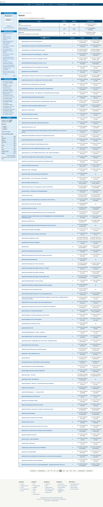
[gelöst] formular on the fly (28, 422)
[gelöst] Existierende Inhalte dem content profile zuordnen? (35, 122)
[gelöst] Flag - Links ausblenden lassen (31, 353)
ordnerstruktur (5, 103)
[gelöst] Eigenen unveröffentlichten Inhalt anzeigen (33, 50)
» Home (29, 4)
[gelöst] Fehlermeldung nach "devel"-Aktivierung (33, 263)
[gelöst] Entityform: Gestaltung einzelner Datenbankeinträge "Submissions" (39, 101)
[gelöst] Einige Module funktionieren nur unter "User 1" (34, 63)
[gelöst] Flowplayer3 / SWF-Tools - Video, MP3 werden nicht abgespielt (38, 383)
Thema (42, 37)
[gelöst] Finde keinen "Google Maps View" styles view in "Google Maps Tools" (39, 340)
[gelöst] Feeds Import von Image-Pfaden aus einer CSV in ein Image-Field (38, 212)
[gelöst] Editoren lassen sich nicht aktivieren (32, 41)
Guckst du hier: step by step (8, 112)
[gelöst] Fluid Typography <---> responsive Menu (33, 392)
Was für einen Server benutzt (8, 96)
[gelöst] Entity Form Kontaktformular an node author (34, 84)
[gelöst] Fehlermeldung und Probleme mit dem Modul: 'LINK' (35, 276)
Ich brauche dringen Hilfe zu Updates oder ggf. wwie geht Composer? (8, 59)
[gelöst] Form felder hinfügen (28, 413)
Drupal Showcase (36, 485)
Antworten (72, 38)
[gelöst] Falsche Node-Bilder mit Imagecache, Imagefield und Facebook (38, 135)
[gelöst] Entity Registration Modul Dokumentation (33, 97)
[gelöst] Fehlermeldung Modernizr (29, 259)
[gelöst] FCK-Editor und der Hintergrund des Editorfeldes (35, 174)
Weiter (14, 75)
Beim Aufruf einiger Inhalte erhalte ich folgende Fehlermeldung (8, 43)
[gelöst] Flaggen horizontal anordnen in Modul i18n (33, 370)
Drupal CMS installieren (7, 49)
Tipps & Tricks (61, 484)
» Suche (74, 4)
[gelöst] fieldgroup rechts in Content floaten (32, 319)
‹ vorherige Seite (41, 470)
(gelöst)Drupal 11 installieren (8, 53)
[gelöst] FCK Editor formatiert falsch (30, 165)
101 (64, 470)
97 (51, 470)
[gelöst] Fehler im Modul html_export (30, 238)
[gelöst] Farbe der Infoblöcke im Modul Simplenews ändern (35, 144)
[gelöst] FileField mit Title (27, 328)
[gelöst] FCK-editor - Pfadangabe (29, 169)
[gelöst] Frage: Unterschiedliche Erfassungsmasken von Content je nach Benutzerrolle (42, 456)
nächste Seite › (81, 470)
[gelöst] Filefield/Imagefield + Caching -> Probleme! (33, 332)
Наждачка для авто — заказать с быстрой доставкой (7, 38)
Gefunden (5, 84)
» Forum (50, 4)
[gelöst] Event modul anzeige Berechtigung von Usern (34, 105)
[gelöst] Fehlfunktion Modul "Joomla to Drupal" (32, 281)
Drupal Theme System (62, 485)
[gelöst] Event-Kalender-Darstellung (30, 118)
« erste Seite (33, 470)
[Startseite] (2, 2)
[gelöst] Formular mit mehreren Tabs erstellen (32, 417)
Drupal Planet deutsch (75, 484)
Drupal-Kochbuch (49, 487)
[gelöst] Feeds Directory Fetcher (29, 208)
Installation (35, 487)
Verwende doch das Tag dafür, (9, 109)
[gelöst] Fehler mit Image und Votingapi (31, 242)
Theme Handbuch (61, 487)
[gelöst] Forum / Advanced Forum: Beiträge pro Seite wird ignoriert (37, 430)
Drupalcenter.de (29, 12)
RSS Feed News (74, 485)
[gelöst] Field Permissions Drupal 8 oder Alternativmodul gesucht (37, 302)
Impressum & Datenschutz (54, 497)
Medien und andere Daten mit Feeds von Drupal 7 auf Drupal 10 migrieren (9, 73)
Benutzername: (9, 15)
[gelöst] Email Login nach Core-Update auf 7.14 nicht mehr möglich (37, 80)
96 (48, 470)
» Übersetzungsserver (62, 4)
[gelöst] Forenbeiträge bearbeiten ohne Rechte (32, 404)
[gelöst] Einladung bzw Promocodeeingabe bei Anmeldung (35, 67)
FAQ (46, 485)
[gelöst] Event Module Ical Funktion (30, 114)
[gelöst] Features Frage (27, 195)
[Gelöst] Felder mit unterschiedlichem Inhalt (32, 289)
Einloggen (21, 18)
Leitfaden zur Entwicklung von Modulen (61, 490)
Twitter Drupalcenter (75, 489)
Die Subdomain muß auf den (8, 106)
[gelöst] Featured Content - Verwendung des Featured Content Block (37, 186)
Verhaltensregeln (36, 494)
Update (34, 489)
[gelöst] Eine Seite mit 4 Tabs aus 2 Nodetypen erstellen (34, 58)
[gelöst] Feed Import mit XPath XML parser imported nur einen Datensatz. (38, 199)
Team (34, 492)
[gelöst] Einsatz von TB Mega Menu (30, 71)
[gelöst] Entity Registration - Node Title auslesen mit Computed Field (37, 88)
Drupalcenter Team (44, 497)
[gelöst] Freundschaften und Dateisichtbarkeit (32, 460)
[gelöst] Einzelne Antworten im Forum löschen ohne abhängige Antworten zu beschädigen (42, 75)
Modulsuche (21, 32)
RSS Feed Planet (74, 487)
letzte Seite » (89, 470)
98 (54, 470)
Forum (24, 12)
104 (74, 470)
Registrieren (9, 26)
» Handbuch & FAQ (39, 4)
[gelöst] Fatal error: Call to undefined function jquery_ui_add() (36, 148)
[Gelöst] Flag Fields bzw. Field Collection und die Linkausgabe (36, 362)
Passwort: (8, 19)
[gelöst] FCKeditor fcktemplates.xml (30, 182)
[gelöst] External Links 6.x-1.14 (29, 127)
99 (57, 470)
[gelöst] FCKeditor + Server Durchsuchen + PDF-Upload (34, 178)
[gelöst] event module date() (28, 110)
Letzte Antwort (95, 38)
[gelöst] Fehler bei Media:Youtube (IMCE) (31, 229)
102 (67, 470)
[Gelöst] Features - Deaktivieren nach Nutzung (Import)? (34, 191)
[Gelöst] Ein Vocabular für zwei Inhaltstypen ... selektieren (35, 54)
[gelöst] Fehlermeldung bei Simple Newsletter (32, 251)
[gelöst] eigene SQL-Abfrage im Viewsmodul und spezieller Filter (36, 45)
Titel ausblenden (6, 55)
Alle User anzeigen (6, 131)
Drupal (44, 499)
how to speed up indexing (8, 81)
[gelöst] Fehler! (25, 246)
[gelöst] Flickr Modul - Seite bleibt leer (30, 379)
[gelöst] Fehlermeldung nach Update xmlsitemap (33, 272)
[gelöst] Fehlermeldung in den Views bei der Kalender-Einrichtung (37, 255)
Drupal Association (55, 500)
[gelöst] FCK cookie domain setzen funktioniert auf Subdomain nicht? (37, 161)
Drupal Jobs (48, 484)
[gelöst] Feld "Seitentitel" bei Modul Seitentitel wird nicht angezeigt (37, 285)
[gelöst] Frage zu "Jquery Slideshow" (30, 439)
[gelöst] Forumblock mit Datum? (29, 434)
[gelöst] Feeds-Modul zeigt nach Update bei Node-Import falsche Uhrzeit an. (39, 225)
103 (71, 470)
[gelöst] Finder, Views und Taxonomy (30, 345)
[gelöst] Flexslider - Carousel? (29, 375)
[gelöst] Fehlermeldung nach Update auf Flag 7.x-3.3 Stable (35, 268)
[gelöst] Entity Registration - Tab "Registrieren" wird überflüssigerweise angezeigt (40, 92)
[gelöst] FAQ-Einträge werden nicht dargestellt (32, 139)
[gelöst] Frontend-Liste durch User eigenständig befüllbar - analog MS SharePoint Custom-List (43, 464)
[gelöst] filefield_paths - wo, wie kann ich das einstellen (34, 336)
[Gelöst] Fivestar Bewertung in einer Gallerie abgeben (34, 349)
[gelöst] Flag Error (26, 357)
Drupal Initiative (47, 500)
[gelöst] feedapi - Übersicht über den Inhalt (31, 204)
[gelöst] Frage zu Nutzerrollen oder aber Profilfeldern (34, 447)
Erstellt (82, 38)
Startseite (20, 12)
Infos (34, 484)
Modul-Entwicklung (23, 28)
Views (20, 24)
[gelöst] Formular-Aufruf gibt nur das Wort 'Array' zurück (35, 426)
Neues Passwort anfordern (9, 27)
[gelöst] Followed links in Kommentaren (31, 396)
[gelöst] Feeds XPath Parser (28, 221)
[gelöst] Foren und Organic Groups (30, 400)
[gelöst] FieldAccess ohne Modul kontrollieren (32, 310)
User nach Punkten (12, 155)
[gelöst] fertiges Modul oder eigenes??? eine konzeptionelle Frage (37, 293)
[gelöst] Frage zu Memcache (28, 443)
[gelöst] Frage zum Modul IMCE (29, 451)
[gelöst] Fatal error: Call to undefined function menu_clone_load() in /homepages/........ (41, 152)
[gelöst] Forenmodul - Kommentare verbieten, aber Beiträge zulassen (38, 409)
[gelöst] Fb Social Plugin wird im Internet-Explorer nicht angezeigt (37, 157)
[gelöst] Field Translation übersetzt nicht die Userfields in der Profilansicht (39, 306)
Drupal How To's (49, 492)
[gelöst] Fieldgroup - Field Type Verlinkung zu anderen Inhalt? (35, 315)
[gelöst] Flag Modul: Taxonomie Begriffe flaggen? (33, 366)
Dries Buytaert (63, 499)
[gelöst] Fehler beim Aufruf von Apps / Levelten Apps (34, 234)
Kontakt (61, 497)
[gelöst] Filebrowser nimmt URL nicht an (31, 323)
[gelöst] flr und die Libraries (28, 387)
